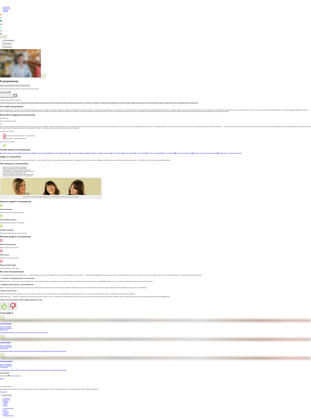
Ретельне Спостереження (42, 153)
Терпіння (84, 153)
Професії (5, 11)
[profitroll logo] (8, 4)
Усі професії (3, 392)
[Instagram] (1, 419)
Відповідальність (56, 153)
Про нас (5, 411)
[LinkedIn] (11, 419)
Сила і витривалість (169, 153)
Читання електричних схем (184, 153)
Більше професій (5, 373)
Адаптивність (106, 153)
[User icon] (1, 37)
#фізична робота (26, 85)
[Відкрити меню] (5, 36)
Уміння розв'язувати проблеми (10, 153)
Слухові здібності (141, 153)
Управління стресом (95, 153)
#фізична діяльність (15, 85)
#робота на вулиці (5, 85)
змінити (2, 378)
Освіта (5, 404)
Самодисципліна (75, 153)
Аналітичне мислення (27, 153)
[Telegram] (7, 419)
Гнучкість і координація (154, 153)
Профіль (5, 414)
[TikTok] (3, 419)
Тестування (6, 7)
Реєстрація (6, 412)
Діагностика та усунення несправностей (230, 153)
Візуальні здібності (129, 153)
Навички (5, 10)
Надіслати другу (5, 92)
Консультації (6, 8)
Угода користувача (8, 415)
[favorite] (43, 76)
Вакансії (5, 405)
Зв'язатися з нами (6, 395)
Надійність (66, 153)
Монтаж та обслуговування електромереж (205, 153)
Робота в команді (117, 153)
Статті (5, 409)
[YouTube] (5, 419)
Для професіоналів (8, 408)
